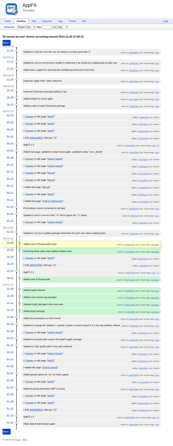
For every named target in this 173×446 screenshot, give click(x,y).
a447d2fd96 (143, 202)
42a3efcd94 (134, 234)
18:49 (10, 97)
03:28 (10, 331)
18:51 (10, 278)
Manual (51, 173)
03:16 (10, 352)
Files (34, 21)
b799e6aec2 (143, 195)
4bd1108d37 (134, 347)
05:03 (10, 115)
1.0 (158, 417)
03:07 (10, 373)
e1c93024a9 (143, 188)
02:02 (10, 231)
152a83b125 (134, 70)
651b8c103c (130, 245)
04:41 (10, 143)
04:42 (10, 129)
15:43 (10, 50)
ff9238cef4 (134, 216)
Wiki (84, 21)
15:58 (10, 288)
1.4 (158, 146)
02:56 (10, 387)
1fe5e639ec (134, 152)
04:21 (10, 185)
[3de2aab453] (36, 138)
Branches (47, 21)
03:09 (10, 366)
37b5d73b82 (143, 138)
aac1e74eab (134, 99)
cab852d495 (143, 131)
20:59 (10, 249)
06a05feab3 (143, 410)
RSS (25, 439)
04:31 (10, 178)
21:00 (10, 242)
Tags (60, 21)
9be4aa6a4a (134, 53)
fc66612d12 (134, 106)
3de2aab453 (130, 146)
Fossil (18, 439)
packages (155, 245)
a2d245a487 (134, 375)
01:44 (10, 394)
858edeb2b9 (134, 425)
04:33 (10, 171)
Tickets (72, 21)
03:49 (10, 213)
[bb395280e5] (36, 410)
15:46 (10, 295)
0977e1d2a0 (143, 174)
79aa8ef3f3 (143, 117)
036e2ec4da (130, 305)
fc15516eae (130, 252)
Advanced (9, 27)
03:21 (10, 338)
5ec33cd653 (134, 319)
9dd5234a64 (134, 389)
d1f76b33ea (130, 298)
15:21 (10, 302)
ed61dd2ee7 (143, 354)
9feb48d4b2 (143, 396)
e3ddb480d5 (134, 81)
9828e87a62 (143, 403)
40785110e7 (134, 63)
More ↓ (6, 431)
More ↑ (6, 42)
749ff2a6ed (134, 326)
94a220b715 (134, 209)
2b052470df (130, 273)
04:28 (10, 324)
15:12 (10, 309)
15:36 (10, 79)
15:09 (10, 316)
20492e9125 (143, 333)
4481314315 (143, 259)
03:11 (10, 359)
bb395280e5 (130, 417)
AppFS (29, 5)
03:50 (10, 206)
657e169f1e (143, 181)
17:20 (10, 68)
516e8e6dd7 (134, 92)
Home (7, 21)
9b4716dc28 (130, 280)
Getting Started (54, 159)
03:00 (10, 380)
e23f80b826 (143, 167)
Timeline (21, 21)
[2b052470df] (36, 265)
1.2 (158, 273)
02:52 (10, 220)
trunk (157, 53)
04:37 (10, 164)
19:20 (10, 90)
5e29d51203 (134, 340)
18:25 (10, 104)
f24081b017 (143, 223)
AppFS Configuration (52, 201)
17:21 (10, 61)
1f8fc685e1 (143, 368)
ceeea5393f (143, 382)
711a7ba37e (143, 160)
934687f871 (130, 291)
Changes (29, 116)
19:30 (10, 256)
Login (165, 21)
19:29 (10, 270)
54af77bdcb (143, 124)
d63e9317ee (143, 361)
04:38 (10, 157)
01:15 (10, 408)
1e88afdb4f (143, 266)
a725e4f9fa (130, 312)
